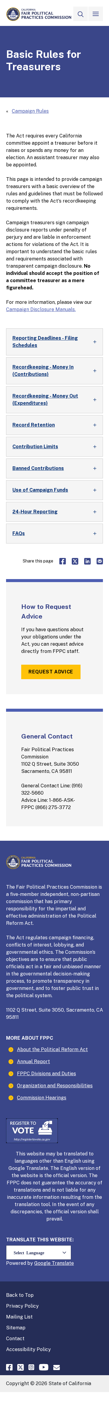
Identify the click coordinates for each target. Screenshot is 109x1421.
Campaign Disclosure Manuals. (41, 309)
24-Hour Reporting (35, 512)
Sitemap (15, 1328)
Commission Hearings (41, 1098)
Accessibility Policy (28, 1349)
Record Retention (33, 425)
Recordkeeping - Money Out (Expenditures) (45, 399)
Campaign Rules (30, 111)
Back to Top (20, 1295)
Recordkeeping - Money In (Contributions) (43, 370)
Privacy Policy (22, 1306)
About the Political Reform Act (52, 1049)
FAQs (18, 533)
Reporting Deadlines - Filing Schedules (45, 341)
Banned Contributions (38, 468)
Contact (15, 1338)
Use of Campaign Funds (40, 490)
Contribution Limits (35, 446)
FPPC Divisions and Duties (46, 1073)
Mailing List (19, 1317)
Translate (63, 1263)
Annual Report (33, 1061)
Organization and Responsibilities (55, 1086)
